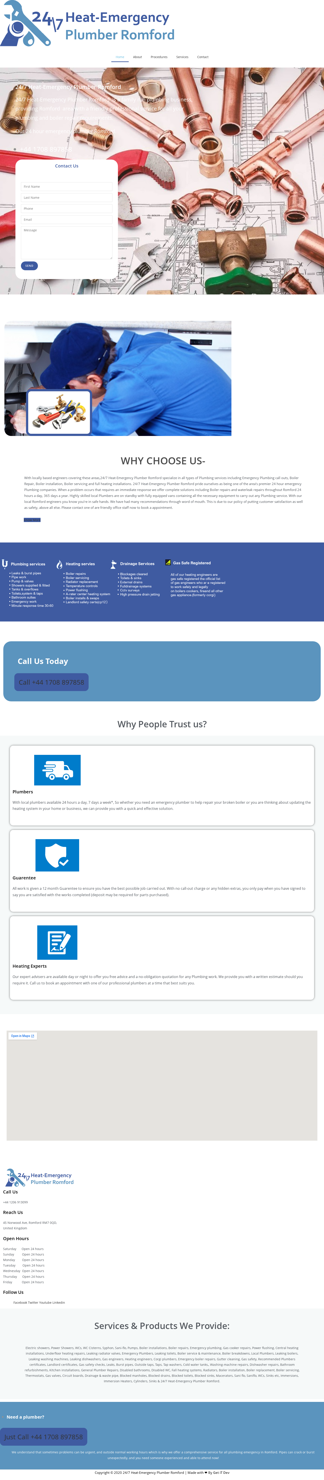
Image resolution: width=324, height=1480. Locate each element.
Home (120, 57)
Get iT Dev (221, 1472)
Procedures (159, 57)
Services (182, 57)
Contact (203, 57)
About (137, 57)
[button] (32, 520)
